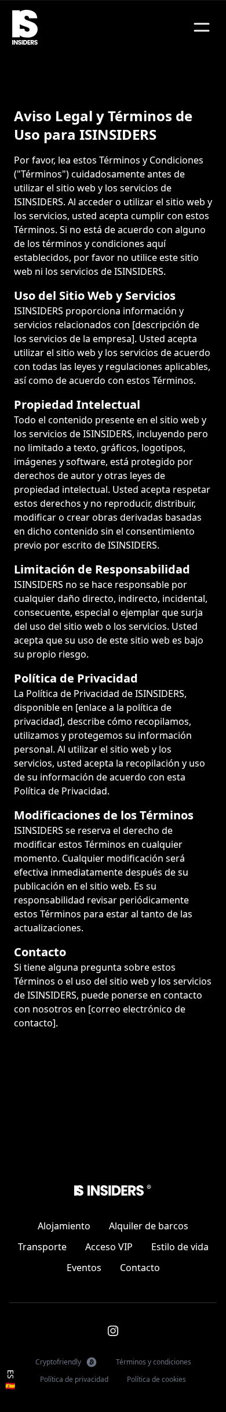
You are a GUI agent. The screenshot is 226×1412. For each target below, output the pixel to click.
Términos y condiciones (153, 1362)
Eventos (84, 1267)
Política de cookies (156, 1379)
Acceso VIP (109, 1246)
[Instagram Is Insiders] (113, 1331)
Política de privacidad (74, 1379)
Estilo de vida (180, 1246)
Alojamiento (64, 1225)
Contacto (140, 1267)
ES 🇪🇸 (10, 1380)
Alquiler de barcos (148, 1225)
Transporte (42, 1246)
